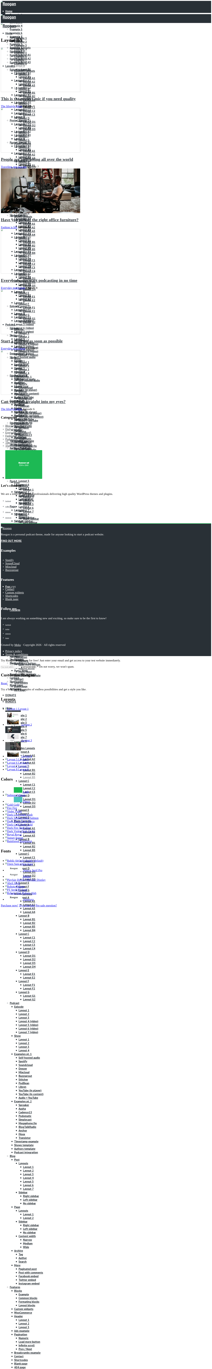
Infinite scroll (27, 1345)
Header (18, 639)
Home (8, 11)
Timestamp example (26, 1141)
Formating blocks (24, 623)
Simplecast (25, 1119)
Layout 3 (24, 495)
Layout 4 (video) (28, 1021)
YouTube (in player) (25, 412)
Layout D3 (25, 284)
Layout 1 (24, 488)
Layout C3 (29, 792)
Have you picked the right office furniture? (40, 219)
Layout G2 (29, 999)
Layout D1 (25, 277)
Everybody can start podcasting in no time (39, 280)
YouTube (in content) (26, 415)
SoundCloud (12, 563)
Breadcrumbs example (27, 1352)
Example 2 (16, 18)
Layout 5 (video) (24, 346)
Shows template (24, 1145)
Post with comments (26, 572)
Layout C (19, 102)
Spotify (23, 1061)
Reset (4, 683)
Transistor (25, 1138)
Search (18, 561)
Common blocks (28, 1298)
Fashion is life (9, 227)
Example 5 (16, 29)
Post (17, 482)
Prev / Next (21, 670)
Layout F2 (29, 988)
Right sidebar (27, 517)
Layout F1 (29, 985)
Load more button (25, 663)
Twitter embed (23, 601)
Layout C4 (29, 948)
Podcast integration (26, 1152)
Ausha (22, 1108)
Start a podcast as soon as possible (32, 341)
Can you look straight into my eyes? (33, 401)
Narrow (23, 561)
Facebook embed (24, 575)
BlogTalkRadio (23, 448)
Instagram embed (24, 605)
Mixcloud (24, 1072)
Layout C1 (29, 784)
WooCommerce (19, 634)
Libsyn (22, 1087)
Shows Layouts (19, 215)
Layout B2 (25, 95)
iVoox (22, 1134)
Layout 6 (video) (28, 1028)
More (17, 588)
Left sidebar (26, 528)
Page (13, 506)
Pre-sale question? (46, 905)
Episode (19, 1006)
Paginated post (23, 590)
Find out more (11, 541)
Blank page (16, 685)
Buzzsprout (21, 397)
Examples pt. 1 (23, 1054)
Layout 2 (19, 335)
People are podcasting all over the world (37, 159)
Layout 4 (24, 499)
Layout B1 (25, 164)
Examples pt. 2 (18, 423)
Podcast (14, 1003)
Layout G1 (29, 996)
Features (15, 1287)
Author (23, 580)
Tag (21, 577)
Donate (10, 695)
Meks (17, 644)
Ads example (21, 1331)
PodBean (19, 404)
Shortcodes (16, 681)
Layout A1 (25, 222)
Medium (23, 565)
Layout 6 (24, 506)
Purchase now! (9, 905)
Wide (26, 570)
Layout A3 (29, 762)
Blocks (18, 613)
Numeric (23, 1338)
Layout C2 (29, 788)
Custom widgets (19, 630)
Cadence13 (25, 1112)
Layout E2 (29, 977)
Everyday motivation (13, 287)
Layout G (24, 992)
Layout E (24, 810)
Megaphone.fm (28, 1123)
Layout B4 (29, 930)
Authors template (24, 1148)
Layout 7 (24, 510)
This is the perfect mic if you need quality (38, 98)
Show (13, 335)
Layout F (24, 981)
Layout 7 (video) (28, 1032)
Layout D (24, 952)
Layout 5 (24, 481)
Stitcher (23, 1079)
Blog (12, 1156)
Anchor (23, 1130)
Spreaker (19, 426)
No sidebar (25, 525)
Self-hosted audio (29, 1057)
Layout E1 (29, 974)
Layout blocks (22, 627)
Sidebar (18, 514)
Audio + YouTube (24, 419)
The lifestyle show (11, 106)
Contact (14, 678)
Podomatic (25, 1116)
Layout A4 (29, 912)
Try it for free (27, 905)
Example (19, 616)
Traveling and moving (13, 166)
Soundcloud (26, 1065)
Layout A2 (25, 153)
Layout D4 (29, 966)
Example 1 (16, 15)
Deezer (23, 1068)
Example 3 (16, 22)
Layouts (19, 532)
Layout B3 (29, 777)
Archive (18, 573)
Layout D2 (29, 959)
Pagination (20, 1334)
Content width (22, 557)
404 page (20, 1367)
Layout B (24, 839)
